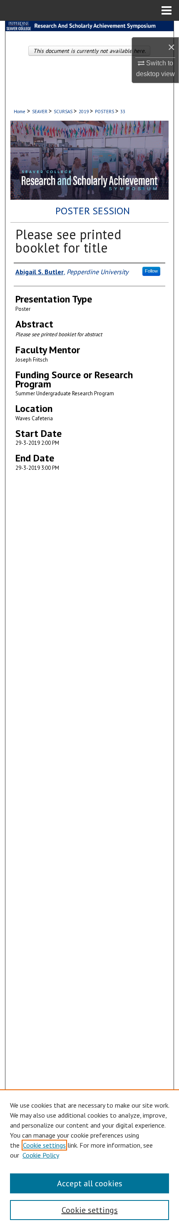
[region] (89, 1159)
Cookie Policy (40, 1155)
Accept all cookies (89, 1183)
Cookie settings (44, 1145)
